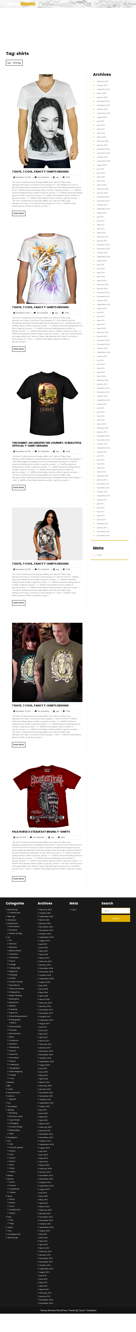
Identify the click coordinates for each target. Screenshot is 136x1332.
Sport (11, 1164)
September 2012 (103, 448)
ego (55, 177)
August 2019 (102, 117)
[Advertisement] (68, 27)
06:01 (60, 837)
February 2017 (102, 236)
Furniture (13, 930)
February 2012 (102, 476)
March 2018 (101, 185)
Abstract (12, 943)
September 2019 (103, 113)
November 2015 (103, 296)
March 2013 (101, 424)
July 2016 (100, 264)
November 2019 (103, 105)
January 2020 (102, 97)
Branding (13, 1113)
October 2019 (102, 109)
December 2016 (103, 244)
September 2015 (103, 304)
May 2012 (101, 464)
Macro (13, 1022)
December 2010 (103, 531)
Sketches (13, 1044)
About (42, 1316)
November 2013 (103, 392)
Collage (12, 964)
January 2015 (102, 336)
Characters (14, 957)
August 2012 (102, 452)
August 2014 (102, 356)
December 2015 (103, 292)
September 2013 (103, 400)
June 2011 (101, 507)
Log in (99, 555)
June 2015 (101, 316)
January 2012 (102, 480)
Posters (12, 1185)
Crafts (10, 1089)
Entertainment (14, 1092)
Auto (11, 1144)
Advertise (44, 1324)
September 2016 (103, 256)
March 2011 (101, 519)
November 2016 (103, 248)
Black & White (15, 950)
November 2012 (103, 440)
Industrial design (16, 988)
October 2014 (102, 348)
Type (11, 1133)
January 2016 (102, 288)
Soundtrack (14, 1189)
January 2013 (102, 432)
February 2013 (102, 428)
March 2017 (101, 232)
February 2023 (102, 81)
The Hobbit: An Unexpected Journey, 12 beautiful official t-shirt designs (47, 444)
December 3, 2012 (22, 312)
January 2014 (102, 384)
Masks (10, 1175)
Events (12, 1202)
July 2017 (100, 217)
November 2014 (103, 344)
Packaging (13, 1123)
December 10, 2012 (23, 177)
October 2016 (102, 252)
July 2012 (100, 456)
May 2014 (101, 368)
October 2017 (102, 205)
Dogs (11, 1223)
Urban (12, 1168)
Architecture (13, 923)
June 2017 (101, 221)
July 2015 (100, 312)
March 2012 (101, 472)
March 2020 (101, 93)
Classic (12, 961)
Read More (18, 213)
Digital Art (13, 971)
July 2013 (100, 408)
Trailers (12, 1192)
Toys (10, 1230)
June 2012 (101, 460)
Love (11, 1154)
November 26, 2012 (23, 451)
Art (9, 937)
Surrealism (14, 1057)
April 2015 (101, 324)
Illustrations (14, 985)
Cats (11, 1220)
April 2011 (101, 515)
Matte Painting (15, 995)
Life (9, 1141)
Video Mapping (15, 1071)
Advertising (12, 909)
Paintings (13, 1009)
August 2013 (102, 404)
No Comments (40, 177)
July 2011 (100, 503)
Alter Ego (11, 916)
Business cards (16, 1116)
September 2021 (103, 89)
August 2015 (102, 308)
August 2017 (102, 213)
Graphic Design (16, 981)
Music (10, 1196)
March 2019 (101, 137)
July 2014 (100, 360)
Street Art (13, 1054)
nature (12, 1161)
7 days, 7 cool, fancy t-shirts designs (40, 171)
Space (10, 1227)
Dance (12, 1199)
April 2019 (101, 133)
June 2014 (101, 364)
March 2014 (101, 376)
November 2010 (103, 535)
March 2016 (101, 280)
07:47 (65, 177)
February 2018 (102, 189)
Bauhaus (13, 947)
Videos (12, 1213)
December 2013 (103, 388)
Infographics (14, 992)
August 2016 (102, 260)
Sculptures (14, 1040)
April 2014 (101, 372)
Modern (12, 1006)
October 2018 (102, 157)
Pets (9, 1217)
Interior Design (15, 933)
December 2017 (103, 197)
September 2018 (103, 161)
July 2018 (100, 169)
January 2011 (102, 527)
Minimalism (14, 999)
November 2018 (103, 153)
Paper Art (13, 1013)
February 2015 (102, 332)
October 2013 (102, 396)
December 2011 (103, 484)
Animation (12, 920)
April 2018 (101, 181)
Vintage (12, 1075)
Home (42, 1309)
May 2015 (101, 320)
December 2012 (103, 436)
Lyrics (11, 1206)
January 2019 (102, 145)
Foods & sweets (16, 1147)
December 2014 (103, 340)
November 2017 (103, 201)
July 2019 (100, 121)
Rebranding (14, 1130)
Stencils (12, 1051)
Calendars (13, 954)
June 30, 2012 (20, 837)
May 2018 (101, 177)
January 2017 (102, 240)
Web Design (13, 1237)
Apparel (12, 1099)
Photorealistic (15, 1026)
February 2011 (102, 523)
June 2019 (101, 125)
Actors (12, 1182)
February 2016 (102, 284)
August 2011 (102, 499)
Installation (12, 1137)
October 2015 (102, 300)
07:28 (65, 711)
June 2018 (101, 173)
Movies (11, 1179)
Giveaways (12, 1106)
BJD (9, 1085)
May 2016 (101, 272)
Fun (9, 1103)
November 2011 (103, 488)
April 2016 (101, 276)
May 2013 (101, 416)
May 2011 (101, 511)
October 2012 (102, 444)
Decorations (14, 926)
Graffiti (12, 978)
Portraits (13, 1030)
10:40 (65, 451)
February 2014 (102, 380)
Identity (11, 1110)
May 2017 (101, 225)
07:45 (64, 312)
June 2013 (101, 412)
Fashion (11, 1096)
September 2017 (103, 209)
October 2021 (102, 85)
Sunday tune (14, 1209)
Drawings (13, 975)
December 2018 (103, 149)
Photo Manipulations (18, 1016)
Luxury (12, 1158)
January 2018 (102, 193)
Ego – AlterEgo (14, 62)
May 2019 (101, 129)
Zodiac (12, 1171)
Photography (15, 1019)
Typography (14, 1068)
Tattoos (12, 1061)
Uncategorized (14, 1234)
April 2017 (101, 229)
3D (10, 940)
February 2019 (102, 141)
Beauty (11, 1082)
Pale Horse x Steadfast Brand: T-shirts (41, 832)
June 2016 (101, 268)
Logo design (14, 1120)
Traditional (14, 1064)
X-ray (11, 1078)
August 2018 (102, 165)
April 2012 (101, 468)
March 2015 (101, 328)
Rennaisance (15, 1033)
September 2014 (103, 352)
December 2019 (103, 101)
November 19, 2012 (23, 711)
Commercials (14, 912)
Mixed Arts (13, 1002)
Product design (15, 1126)
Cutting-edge (14, 968)
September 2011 (103, 495)
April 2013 (101, 420)
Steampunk (14, 1047)
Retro (11, 1037)
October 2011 (102, 491)
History (12, 1151)
